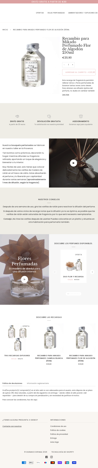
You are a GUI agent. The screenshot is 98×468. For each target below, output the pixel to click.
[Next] (92, 272)
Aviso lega (54, 442)
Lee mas (65, 95)
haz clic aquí (32, 400)
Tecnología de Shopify (62, 452)
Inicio (5, 30)
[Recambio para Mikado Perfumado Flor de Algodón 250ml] (80, 338)
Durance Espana (34, 452)
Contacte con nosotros (12, 426)
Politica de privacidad (59, 434)
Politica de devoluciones (12, 383)
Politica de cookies (57, 430)
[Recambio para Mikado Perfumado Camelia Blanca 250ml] (49, 338)
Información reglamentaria (38, 383)
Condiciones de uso (58, 426)
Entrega (53, 438)
